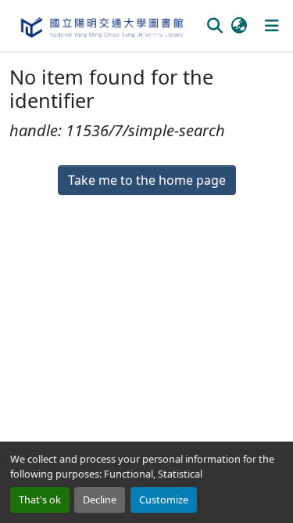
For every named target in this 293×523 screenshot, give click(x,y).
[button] (101, 25)
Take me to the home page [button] (147, 180)
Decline (99, 499)
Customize (163, 499)
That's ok (40, 499)
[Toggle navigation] (272, 26)
